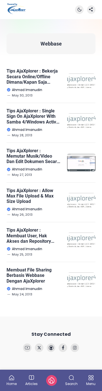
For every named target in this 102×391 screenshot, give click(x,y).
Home (12, 383)
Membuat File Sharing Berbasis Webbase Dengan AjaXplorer (29, 275)
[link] (27, 347)
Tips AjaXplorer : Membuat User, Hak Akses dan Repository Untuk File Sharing (29, 235)
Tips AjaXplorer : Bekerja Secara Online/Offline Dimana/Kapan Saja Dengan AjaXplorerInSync (33, 76)
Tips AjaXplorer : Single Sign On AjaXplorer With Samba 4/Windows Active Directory (33, 116)
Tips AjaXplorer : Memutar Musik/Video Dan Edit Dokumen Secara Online (33, 156)
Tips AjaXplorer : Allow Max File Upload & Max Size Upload (30, 196)
